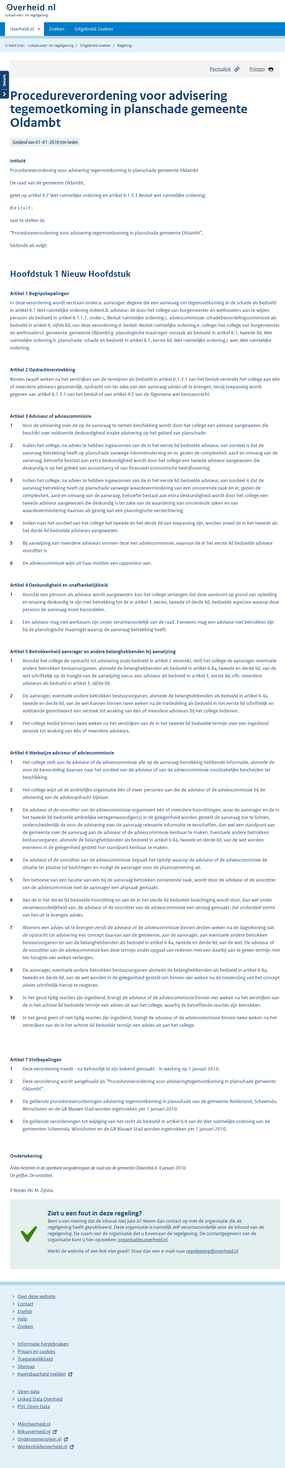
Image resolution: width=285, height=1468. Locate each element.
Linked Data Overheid (40, 1399)
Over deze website (36, 1296)
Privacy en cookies (36, 1351)
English (25, 1311)
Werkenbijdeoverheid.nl (42, 1447)
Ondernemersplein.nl (40, 1439)
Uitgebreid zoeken (95, 45)
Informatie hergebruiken (43, 1344)
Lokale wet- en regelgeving (50, 45)
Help (22, 1319)
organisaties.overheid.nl (143, 1240)
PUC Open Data (34, 1406)
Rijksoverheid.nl (34, 1431)
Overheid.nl (22, 31)
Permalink (220, 69)
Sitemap (26, 1366)
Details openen (4, 84)
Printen (257, 69)
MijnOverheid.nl (34, 1424)
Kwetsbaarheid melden (42, 1374)
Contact (25, 1304)
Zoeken (57, 29)
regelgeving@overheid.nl (212, 1251)
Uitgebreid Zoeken (94, 29)
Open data (29, 1391)
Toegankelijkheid (35, 1359)
